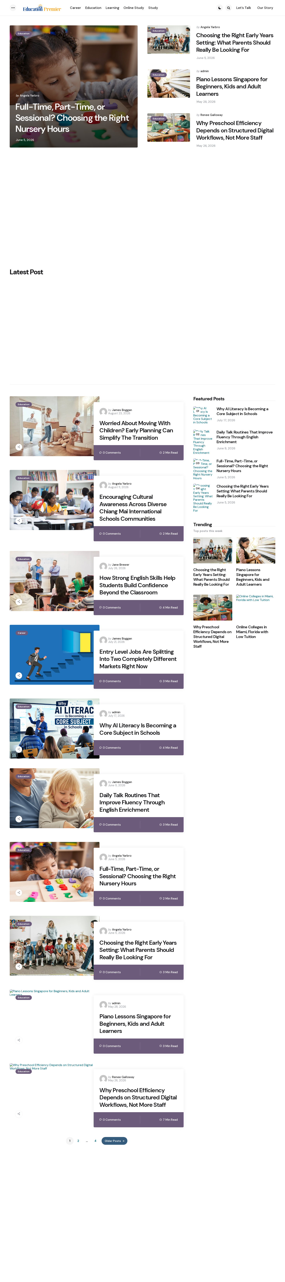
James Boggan (122, 410)
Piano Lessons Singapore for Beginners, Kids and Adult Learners (231, 87)
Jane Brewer (120, 565)
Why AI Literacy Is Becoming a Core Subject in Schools (137, 729)
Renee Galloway (211, 115)
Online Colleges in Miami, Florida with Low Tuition (252, 631)
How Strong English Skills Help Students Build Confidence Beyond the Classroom (137, 585)
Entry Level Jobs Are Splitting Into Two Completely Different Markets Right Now (137, 659)
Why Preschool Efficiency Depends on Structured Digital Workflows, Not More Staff (234, 130)
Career (22, 633)
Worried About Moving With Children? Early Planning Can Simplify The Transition (136, 430)
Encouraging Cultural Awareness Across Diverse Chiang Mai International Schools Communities (133, 507)
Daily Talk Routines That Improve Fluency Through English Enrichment (132, 802)
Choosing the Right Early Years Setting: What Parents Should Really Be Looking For (234, 43)
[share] (19, 447)
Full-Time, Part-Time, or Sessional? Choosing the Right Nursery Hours (72, 117)
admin (204, 71)
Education (23, 33)
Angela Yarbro (29, 96)
